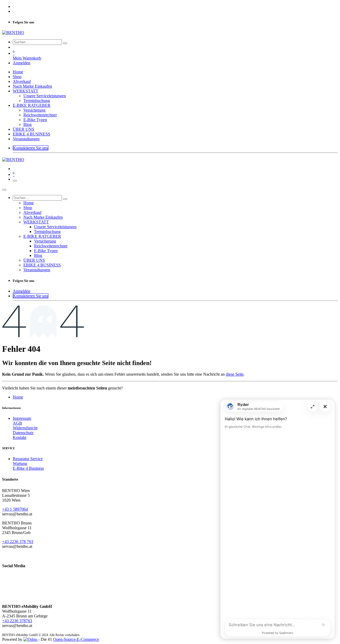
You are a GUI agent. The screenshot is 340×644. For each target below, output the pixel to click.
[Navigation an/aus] (15, 180)
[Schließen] (4, 189)
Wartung (20, 463)
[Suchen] (65, 43)
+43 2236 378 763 (17, 541)
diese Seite (235, 374)
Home (18, 397)
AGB (17, 423)
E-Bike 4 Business (28, 468)
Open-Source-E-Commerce (76, 639)
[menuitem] (18, 72)
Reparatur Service (28, 458)
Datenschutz (23, 432)
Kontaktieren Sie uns (30, 148)
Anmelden (21, 63)
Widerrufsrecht (25, 428)
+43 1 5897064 (15, 509)
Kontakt (19, 437)
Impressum (22, 418)
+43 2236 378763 (17, 620)
